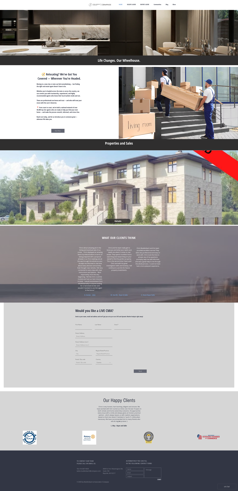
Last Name (98, 324)
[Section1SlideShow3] (120, 421)
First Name (78, 324)
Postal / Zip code (80, 359)
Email (116, 324)
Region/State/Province (102, 350)
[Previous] (10, 187)
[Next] (227, 187)
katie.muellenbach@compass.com (89, 471)
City (76, 350)
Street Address (79, 333)
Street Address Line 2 (81, 342)
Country (98, 359)
